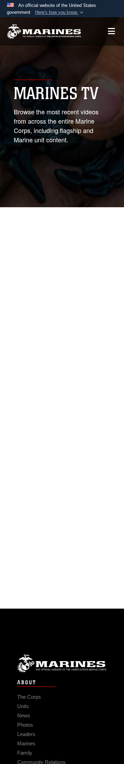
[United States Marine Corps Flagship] (44, 31)
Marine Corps (62, 663)
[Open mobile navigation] (111, 31)
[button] (60, 12)
